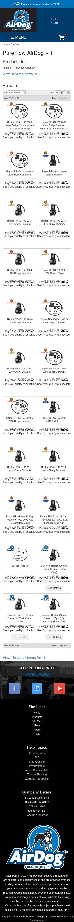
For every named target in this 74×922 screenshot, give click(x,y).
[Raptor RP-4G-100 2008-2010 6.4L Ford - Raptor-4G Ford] (45, 154)
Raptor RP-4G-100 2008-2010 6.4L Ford (54, 173)
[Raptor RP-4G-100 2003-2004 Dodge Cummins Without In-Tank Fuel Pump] (54, 111)
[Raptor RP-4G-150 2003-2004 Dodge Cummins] (54, 357)
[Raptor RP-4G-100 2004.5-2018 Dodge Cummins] (20, 160)
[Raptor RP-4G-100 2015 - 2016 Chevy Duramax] (54, 209)
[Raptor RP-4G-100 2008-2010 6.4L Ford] (54, 160)
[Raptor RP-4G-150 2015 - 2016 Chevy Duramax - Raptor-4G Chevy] (45, 450)
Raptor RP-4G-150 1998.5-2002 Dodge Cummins (54, 320)
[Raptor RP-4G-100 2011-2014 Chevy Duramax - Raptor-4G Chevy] (11, 203)
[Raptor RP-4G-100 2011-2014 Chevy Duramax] (20, 209)
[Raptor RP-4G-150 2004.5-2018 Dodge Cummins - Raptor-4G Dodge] (11, 400)
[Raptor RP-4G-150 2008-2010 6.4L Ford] (54, 406)
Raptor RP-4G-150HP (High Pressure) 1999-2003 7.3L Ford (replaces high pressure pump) (20, 521)
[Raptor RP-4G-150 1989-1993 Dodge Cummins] (20, 259)
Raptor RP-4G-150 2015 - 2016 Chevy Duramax (54, 468)
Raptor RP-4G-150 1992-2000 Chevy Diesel (54, 271)
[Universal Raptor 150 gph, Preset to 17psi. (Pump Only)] (20, 604)
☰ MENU (18, 37)
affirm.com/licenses (15, 905)
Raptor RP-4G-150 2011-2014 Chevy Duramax (20, 468)
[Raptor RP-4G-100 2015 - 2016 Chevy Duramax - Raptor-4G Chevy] (45, 203)
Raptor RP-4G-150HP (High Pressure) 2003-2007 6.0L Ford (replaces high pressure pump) (54, 521)
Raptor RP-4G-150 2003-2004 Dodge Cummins (54, 370)
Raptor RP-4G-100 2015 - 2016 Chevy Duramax (54, 222)
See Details (54, 588)
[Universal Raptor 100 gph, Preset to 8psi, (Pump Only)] (54, 554)
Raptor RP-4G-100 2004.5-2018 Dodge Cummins (20, 173)
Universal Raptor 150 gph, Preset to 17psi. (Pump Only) (19, 618)
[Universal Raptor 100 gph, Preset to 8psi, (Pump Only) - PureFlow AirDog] (45, 548)
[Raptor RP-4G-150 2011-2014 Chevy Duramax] (20, 456)
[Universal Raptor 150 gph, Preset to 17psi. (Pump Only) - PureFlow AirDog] (11, 598)
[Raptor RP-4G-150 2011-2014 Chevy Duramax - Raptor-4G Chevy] (11, 450)
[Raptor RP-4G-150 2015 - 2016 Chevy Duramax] (54, 456)
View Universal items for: (22, 73)
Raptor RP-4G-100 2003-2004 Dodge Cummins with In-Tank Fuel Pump (20, 125)
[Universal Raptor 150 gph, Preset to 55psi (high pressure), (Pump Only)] (54, 604)
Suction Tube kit (19, 565)
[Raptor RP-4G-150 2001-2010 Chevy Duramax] (20, 357)
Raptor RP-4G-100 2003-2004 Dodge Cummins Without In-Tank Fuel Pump (54, 125)
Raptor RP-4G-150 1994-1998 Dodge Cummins (20, 320)
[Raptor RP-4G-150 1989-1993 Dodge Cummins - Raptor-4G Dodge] (11, 252)
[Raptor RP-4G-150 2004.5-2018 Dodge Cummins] (20, 406)
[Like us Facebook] (14, 688)
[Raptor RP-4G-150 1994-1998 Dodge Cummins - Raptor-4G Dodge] (11, 302)
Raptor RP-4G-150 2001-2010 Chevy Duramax (20, 370)
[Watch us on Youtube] (59, 688)
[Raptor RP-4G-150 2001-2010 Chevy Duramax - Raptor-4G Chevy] (11, 351)
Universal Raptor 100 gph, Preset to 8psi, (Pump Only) (54, 569)
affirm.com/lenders (35, 884)
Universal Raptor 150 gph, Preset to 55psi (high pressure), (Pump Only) (54, 618)
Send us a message (37, 815)
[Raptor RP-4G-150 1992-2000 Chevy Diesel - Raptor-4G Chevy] (45, 252)
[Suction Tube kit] (20, 554)
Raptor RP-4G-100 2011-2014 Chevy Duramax (20, 222)
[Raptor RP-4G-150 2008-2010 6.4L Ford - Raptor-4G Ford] (45, 400)
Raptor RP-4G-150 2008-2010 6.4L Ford (54, 419)
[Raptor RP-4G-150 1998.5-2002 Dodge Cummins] (54, 308)
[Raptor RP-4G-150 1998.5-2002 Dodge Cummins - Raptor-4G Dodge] (45, 302)
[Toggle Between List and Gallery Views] (66, 92)
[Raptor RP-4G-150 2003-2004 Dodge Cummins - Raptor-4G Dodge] (45, 351)
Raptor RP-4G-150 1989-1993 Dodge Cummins (20, 271)
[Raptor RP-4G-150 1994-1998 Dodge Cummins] (20, 308)
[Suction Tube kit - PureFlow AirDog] (11, 548)
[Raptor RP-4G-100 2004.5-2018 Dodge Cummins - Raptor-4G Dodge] (11, 154)
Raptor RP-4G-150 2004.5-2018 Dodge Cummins (20, 419)
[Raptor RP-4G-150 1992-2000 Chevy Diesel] (54, 259)
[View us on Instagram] (37, 688)
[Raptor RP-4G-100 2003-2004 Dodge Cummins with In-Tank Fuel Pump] (20, 111)
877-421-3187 (37, 806)
